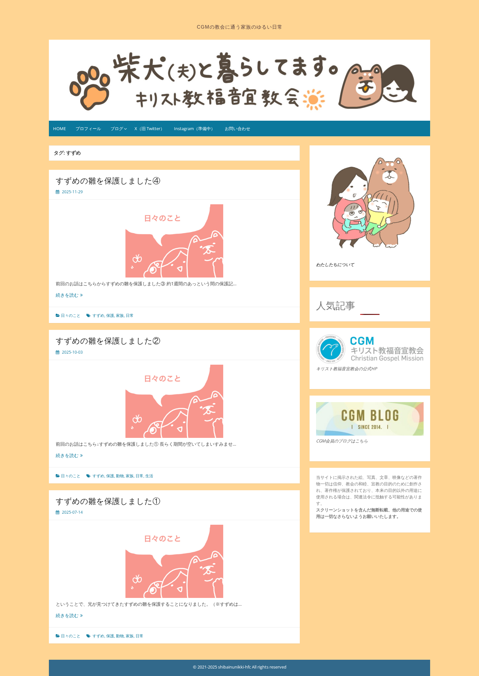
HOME (59, 128)
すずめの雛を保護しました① (108, 500)
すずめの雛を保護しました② (108, 340)
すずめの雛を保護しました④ (108, 180)
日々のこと (70, 315)
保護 (110, 315)
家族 (120, 315)
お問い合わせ (237, 128)
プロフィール (88, 128)
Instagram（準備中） (194, 128)
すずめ (98, 315)
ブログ (116, 128)
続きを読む (69, 294)
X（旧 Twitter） (150, 128)
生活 (149, 476)
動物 (120, 476)
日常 (130, 315)
